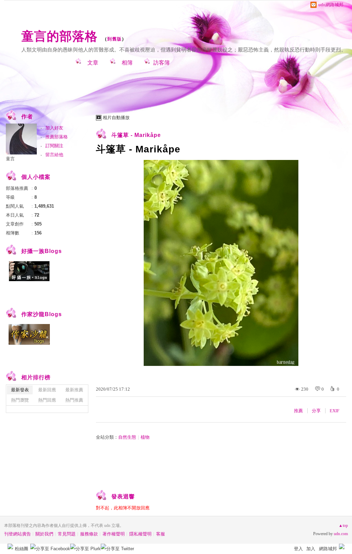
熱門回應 (47, 400)
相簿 (127, 63)
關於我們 (44, 533)
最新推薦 (74, 389)
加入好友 (54, 127)
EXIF (334, 410)
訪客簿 (161, 63)
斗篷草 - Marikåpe (136, 135)
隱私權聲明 (140, 533)
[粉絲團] (10, 546)
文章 (92, 63)
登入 (298, 548)
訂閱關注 (54, 145)
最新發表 (20, 389)
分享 (316, 410)
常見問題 (67, 533)
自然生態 (127, 437)
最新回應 (47, 389)
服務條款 (89, 533)
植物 (145, 437)
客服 (160, 533)
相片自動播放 (116, 117)
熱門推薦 (74, 400)
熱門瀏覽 (20, 400)
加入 (310, 548)
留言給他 (54, 154)
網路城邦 (328, 548)
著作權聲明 (113, 533)
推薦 (298, 410)
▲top (343, 525)
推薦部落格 (56, 136)
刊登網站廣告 (17, 533)
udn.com (341, 533)
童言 (10, 158)
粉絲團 (21, 548)
